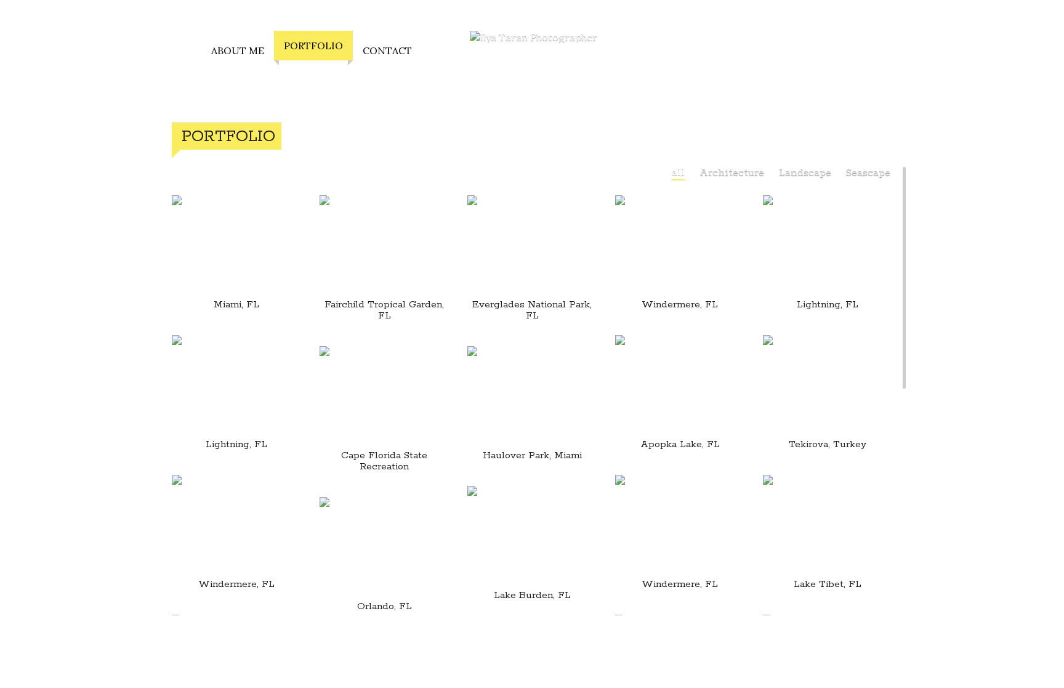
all (678, 172)
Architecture (731, 172)
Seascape (868, 172)
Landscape (805, 172)
